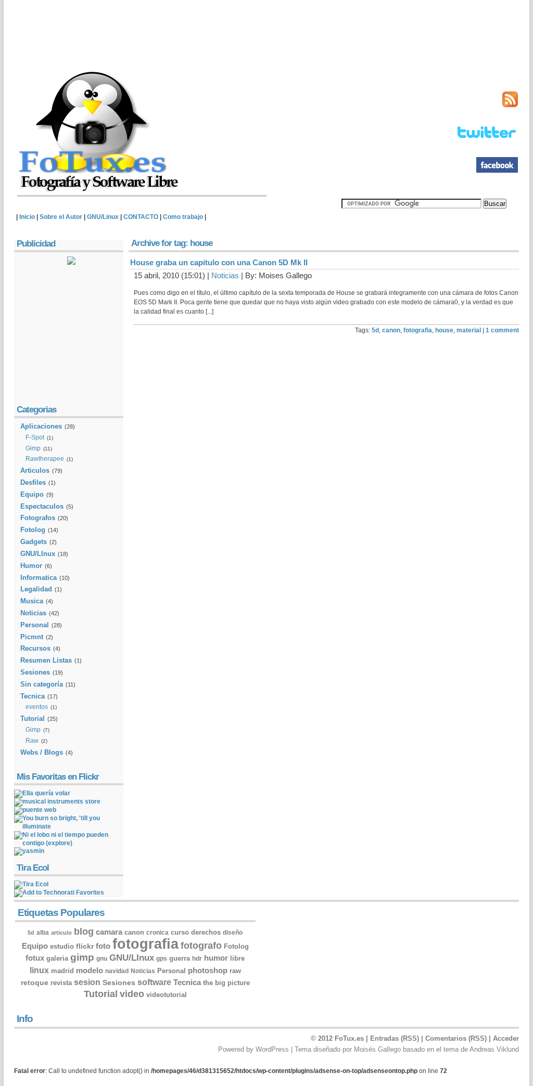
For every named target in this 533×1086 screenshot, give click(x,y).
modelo (89, 970)
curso (180, 932)
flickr (85, 946)
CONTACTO (140, 217)
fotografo (201, 945)
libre (237, 958)
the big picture (226, 983)
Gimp (33, 448)
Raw (32, 740)
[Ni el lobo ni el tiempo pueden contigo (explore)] (68, 843)
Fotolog (32, 530)
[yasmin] (29, 851)
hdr (197, 958)
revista (61, 983)
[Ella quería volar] (42, 793)
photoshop (207, 970)
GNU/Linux (103, 217)
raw (235, 971)
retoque (34, 982)
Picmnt (31, 637)
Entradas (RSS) (394, 1038)
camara (109, 932)
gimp (82, 957)
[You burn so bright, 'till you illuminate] (68, 826)
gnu (101, 958)
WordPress (272, 1049)
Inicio (27, 217)
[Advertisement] (269, 33)
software (154, 982)
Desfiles (33, 482)
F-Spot (35, 437)
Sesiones (35, 672)
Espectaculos (42, 506)
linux (39, 970)
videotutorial (166, 995)
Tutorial (32, 718)
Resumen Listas (46, 660)
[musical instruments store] (57, 801)
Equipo (32, 494)
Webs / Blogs (41, 752)
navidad (117, 971)
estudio (62, 946)
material (468, 330)
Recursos (35, 648)
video (132, 993)
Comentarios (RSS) (456, 1038)
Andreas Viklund (494, 1049)
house (444, 330)
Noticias (225, 276)
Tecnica (32, 696)
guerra (179, 958)
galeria (57, 958)
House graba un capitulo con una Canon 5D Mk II (219, 262)
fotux (35, 957)
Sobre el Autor (61, 217)
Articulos (34, 470)
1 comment (502, 330)
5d (375, 330)
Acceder (506, 1038)
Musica (31, 601)
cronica (157, 932)
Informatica (38, 577)
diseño (233, 932)
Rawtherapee (45, 458)
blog (84, 931)
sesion (87, 982)
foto (103, 946)
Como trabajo (183, 217)
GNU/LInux (37, 554)
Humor (31, 566)
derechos (206, 932)
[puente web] (35, 809)
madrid (62, 971)
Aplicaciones (41, 426)
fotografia (417, 330)
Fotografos (37, 518)
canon (391, 330)
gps (161, 958)
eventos (37, 706)
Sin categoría (41, 684)
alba (42, 932)
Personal (34, 625)
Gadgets (33, 542)
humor (216, 958)
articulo (61, 932)
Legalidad (36, 589)
